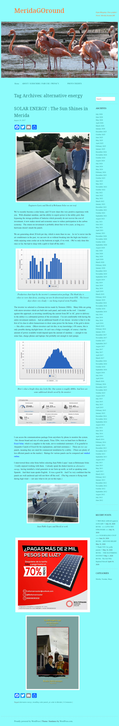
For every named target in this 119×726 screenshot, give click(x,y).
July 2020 (99, 250)
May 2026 (99, 120)
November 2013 (101, 451)
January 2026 (100, 128)
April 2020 (99, 259)
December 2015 (101, 387)
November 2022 (101, 186)
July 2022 (99, 192)
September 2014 (101, 422)
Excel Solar (19, 443)
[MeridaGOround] (59, 50)
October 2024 (100, 157)
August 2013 (100, 459)
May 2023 (99, 184)
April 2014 (99, 436)
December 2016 (101, 361)
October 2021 (100, 213)
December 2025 (101, 131)
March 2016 (100, 381)
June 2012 (99, 500)
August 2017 (100, 346)
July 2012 (99, 497)
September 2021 (101, 216)
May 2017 (99, 352)
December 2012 (101, 483)
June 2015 (99, 401)
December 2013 (101, 448)
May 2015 (99, 404)
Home (17, 83)
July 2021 (99, 221)
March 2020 (100, 262)
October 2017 (100, 340)
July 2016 (99, 375)
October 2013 (100, 454)
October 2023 (100, 178)
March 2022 (100, 201)
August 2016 (100, 372)
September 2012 (101, 491)
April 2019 (99, 291)
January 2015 (100, 413)
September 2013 (101, 456)
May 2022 (99, 198)
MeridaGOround (39, 11)
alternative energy (25, 702)
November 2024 (101, 155)
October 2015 (100, 393)
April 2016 (99, 378)
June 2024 (99, 166)
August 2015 (100, 395)
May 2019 (99, 288)
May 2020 (99, 256)
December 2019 (101, 271)
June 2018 (99, 317)
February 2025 (101, 146)
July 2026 (99, 114)
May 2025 (99, 140)
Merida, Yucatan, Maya (104, 579)
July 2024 (99, 163)
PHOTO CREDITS (74, 83)
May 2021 (99, 227)
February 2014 (101, 442)
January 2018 (100, 332)
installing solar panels (40, 702)
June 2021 (99, 224)
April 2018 (99, 323)
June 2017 (99, 349)
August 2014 (100, 425)
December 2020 (101, 236)
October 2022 (100, 189)
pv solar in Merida (55, 702)
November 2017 (101, 337)
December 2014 (101, 416)
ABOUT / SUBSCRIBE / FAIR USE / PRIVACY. (43, 83)
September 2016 (101, 369)
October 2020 (100, 242)
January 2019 (100, 300)
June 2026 (99, 117)
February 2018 (101, 329)
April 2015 (99, 407)
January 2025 (100, 149)
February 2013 (101, 477)
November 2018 (101, 306)
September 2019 (101, 276)
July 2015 (99, 398)
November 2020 (101, 239)
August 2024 (100, 160)
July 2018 (99, 314)
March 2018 (100, 326)
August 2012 (100, 494)
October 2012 (100, 488)
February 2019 (101, 297)
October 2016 (100, 366)
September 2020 (101, 245)
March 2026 (100, 126)
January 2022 (100, 204)
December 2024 (101, 152)
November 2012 (101, 485)
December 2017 (101, 335)
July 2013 (99, 462)
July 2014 (99, 427)
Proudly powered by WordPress (27, 721)
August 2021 (100, 218)
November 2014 (101, 419)
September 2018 (101, 311)
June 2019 (99, 285)
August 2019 (100, 279)
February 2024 (101, 172)
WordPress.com (66, 721)
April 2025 (99, 143)
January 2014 (100, 445)
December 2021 (101, 207)
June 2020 (99, 253)
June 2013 (99, 465)
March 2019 (100, 294)
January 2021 (100, 233)
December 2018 (101, 303)
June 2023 (99, 181)
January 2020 (100, 268)
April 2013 (99, 471)
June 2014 (99, 430)
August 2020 (100, 247)
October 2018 (100, 308)
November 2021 (101, 210)
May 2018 (99, 320)
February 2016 (101, 384)
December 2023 (101, 175)
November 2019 (101, 274)
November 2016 (101, 364)
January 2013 (100, 480)
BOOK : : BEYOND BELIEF (106, 541)
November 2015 (101, 390)
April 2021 (99, 230)
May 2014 (99, 433)
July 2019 (99, 282)
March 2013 (100, 474)
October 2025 (100, 134)
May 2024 (99, 169)
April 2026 (99, 123)
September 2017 (101, 343)
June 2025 (99, 137)
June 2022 (99, 195)
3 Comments (67, 702)
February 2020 (101, 265)
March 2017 (100, 358)
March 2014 (100, 439)
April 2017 (99, 355)
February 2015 (101, 410)
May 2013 (99, 468)
